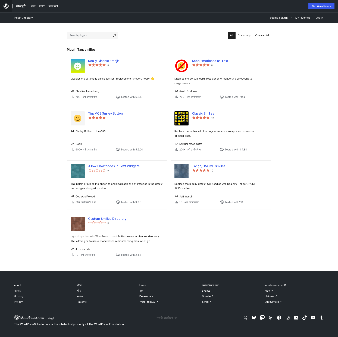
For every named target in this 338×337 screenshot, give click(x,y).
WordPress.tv (148, 301)
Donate (208, 296)
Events (206, 290)
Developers (146, 296)
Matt (269, 290)
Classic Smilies (203, 113)
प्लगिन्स (80, 296)
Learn (142, 285)
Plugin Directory (23, 17)
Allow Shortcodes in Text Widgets (114, 166)
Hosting (18, 296)
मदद (141, 290)
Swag (207, 301)
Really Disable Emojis (104, 61)
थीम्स (79, 290)
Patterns (82, 301)
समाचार (17, 290)
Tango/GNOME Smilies (209, 166)
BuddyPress (273, 301)
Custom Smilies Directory (107, 219)
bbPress (271, 296)
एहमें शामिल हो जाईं (210, 285)
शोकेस (79, 285)
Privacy (18, 301)
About (17, 285)
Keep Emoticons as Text (210, 61)
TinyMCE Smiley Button (105, 113)
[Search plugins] (114, 35)
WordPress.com (275, 285)
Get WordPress (321, 6)
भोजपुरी (51, 318)
